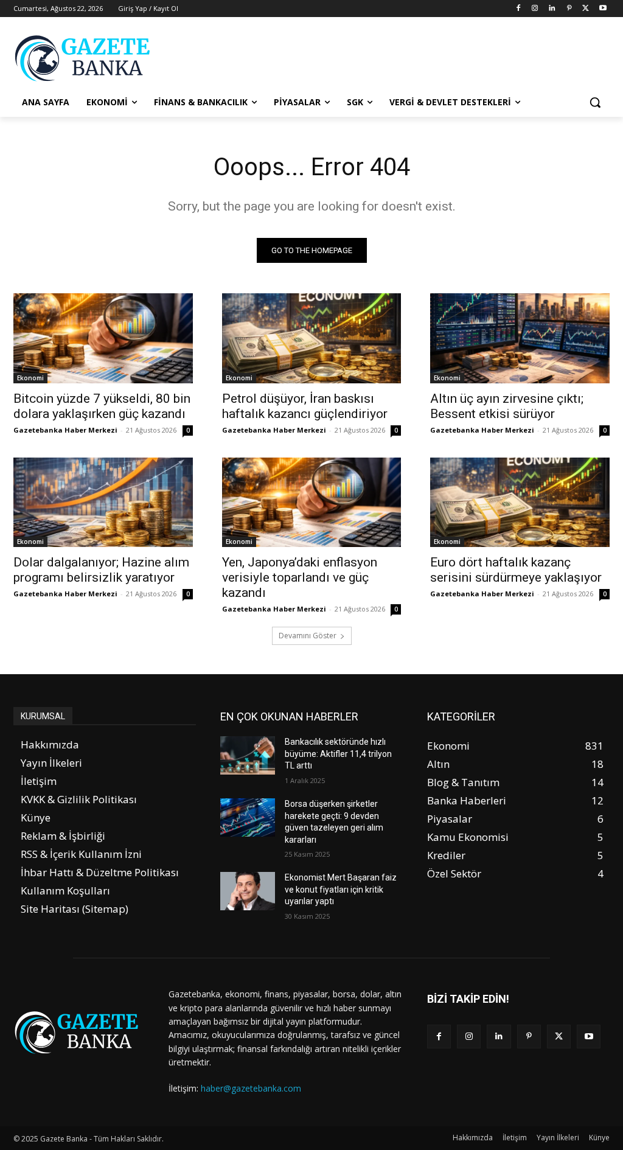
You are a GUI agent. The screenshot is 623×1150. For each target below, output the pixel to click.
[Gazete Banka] (84, 58)
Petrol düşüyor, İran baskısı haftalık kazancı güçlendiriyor (305, 406)
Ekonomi (30, 378)
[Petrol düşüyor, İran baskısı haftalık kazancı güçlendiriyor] (312, 338)
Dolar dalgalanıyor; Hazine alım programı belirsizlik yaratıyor (101, 570)
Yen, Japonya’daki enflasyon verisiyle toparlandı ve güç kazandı (299, 577)
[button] (595, 102)
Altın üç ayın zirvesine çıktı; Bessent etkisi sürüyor (506, 406)
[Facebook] (518, 9)
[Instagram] (535, 9)
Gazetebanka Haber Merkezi (65, 429)
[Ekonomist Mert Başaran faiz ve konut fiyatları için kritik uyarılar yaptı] (247, 891)
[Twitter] (586, 9)
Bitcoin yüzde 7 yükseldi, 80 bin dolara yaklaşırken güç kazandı (101, 406)
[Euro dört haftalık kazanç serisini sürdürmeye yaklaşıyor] (520, 502)
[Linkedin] (552, 9)
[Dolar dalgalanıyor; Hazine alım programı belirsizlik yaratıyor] (103, 502)
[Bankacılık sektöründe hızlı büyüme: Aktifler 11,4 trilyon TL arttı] (247, 755)
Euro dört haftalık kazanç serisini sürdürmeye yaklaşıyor (516, 570)
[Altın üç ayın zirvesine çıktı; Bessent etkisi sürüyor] (520, 338)
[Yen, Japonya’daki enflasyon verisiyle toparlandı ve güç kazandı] (312, 502)
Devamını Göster (307, 635)
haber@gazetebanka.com (251, 1088)
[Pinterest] (569, 9)
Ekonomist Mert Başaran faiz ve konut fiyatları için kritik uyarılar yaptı (341, 889)
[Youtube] (603, 9)
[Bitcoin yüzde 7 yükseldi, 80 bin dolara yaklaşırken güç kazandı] (103, 338)
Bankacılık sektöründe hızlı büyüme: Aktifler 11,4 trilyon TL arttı (338, 753)
